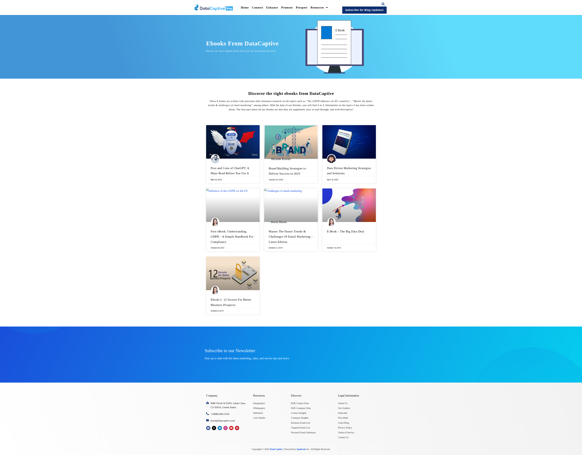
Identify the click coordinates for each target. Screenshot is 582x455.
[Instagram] (225, 428)
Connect (257, 7)
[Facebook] (208, 428)
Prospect (301, 7)
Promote (287, 7)
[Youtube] (231, 428)
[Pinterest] (237, 428)
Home (245, 7)
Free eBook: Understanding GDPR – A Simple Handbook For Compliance (232, 236)
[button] (383, 4)
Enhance (272, 7)
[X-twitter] (214, 428)
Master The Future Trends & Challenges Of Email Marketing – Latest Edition (291, 236)
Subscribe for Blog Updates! (364, 10)
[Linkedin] (220, 428)
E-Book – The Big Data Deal (345, 231)
